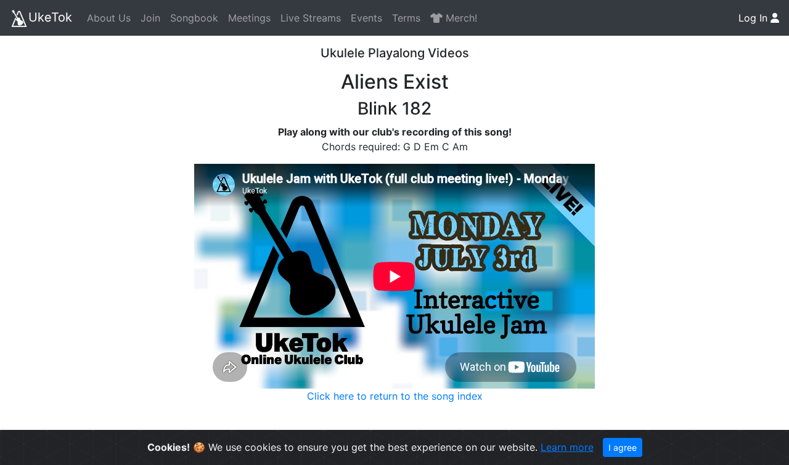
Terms (406, 18)
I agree (622, 447)
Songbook (194, 18)
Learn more (567, 447)
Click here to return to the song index (395, 396)
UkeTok (50, 17)
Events (366, 18)
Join (150, 18)
